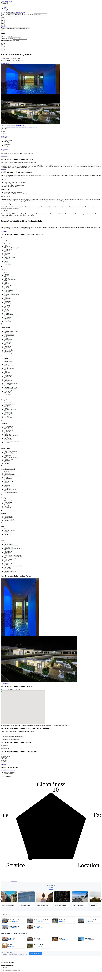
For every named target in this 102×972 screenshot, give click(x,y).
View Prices (12, 770)
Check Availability (5, 63)
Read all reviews (5, 136)
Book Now (3, 26)
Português (6, 10)
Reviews (35, 127)
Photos (19, 127)
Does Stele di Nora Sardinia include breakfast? (13, 736)
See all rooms (4, 231)
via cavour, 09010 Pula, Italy (7, 965)
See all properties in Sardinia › (19, 12)
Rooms (11, 127)
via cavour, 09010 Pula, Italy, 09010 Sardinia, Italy (14, 60)
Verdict (7, 127)
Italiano (5, 7)
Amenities (15, 127)
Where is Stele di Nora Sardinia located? (11, 739)
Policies (30, 127)
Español (5, 8)
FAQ (27, 127)
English (5, 5)
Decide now (4, 217)
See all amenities (5, 149)
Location (23, 127)
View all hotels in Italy (35, 953)
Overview (3, 127)
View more (3, 764)
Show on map (4, 156)
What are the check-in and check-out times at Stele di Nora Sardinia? (18, 731)
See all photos (5, 683)
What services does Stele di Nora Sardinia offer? (13, 738)
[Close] (2, 30)
